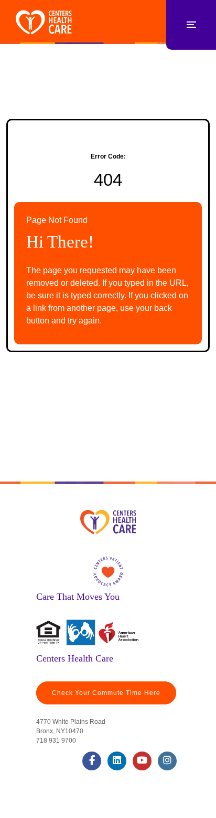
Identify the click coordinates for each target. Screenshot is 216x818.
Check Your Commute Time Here (106, 693)
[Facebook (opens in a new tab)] (91, 761)
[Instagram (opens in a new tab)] (167, 761)
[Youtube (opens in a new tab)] (142, 761)
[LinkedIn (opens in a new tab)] (116, 761)
